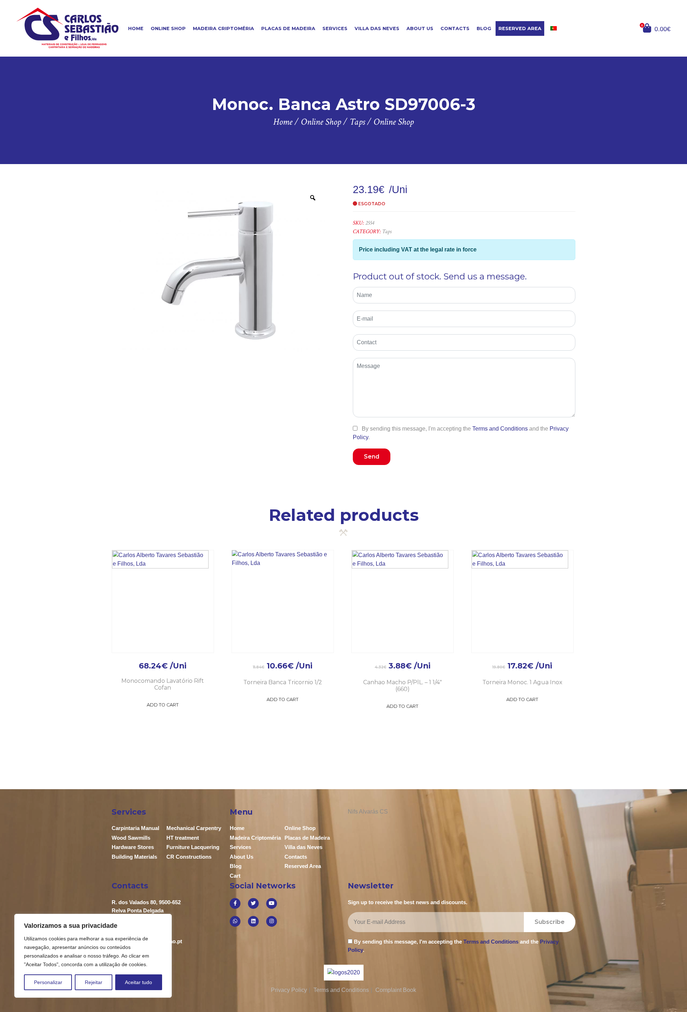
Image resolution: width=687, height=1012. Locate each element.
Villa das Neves (377, 28)
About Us (419, 28)
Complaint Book (395, 990)
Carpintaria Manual (135, 828)
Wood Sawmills (131, 838)
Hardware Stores (133, 847)
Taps (386, 231)
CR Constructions (188, 857)
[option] (218, 270)
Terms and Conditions (500, 429)
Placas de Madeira (288, 28)
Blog (484, 28)
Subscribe (550, 922)
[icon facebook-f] (235, 903)
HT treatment (182, 838)
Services (334, 28)
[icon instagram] (271, 921)
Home (135, 28)
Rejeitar (93, 982)
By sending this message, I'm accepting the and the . (461, 433)
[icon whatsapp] (235, 921)
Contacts (454, 28)
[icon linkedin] (253, 921)
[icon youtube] (271, 903)
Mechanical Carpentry (193, 828)
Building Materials (134, 857)
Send (371, 456)
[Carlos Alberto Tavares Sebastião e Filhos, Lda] (71, 28)
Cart (235, 876)
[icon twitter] (253, 903)
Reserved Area (519, 28)
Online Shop (168, 28)
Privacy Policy (289, 990)
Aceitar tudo (138, 982)
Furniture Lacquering (192, 847)
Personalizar (48, 982)
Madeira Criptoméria (223, 28)
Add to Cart (163, 705)
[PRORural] (352, 972)
